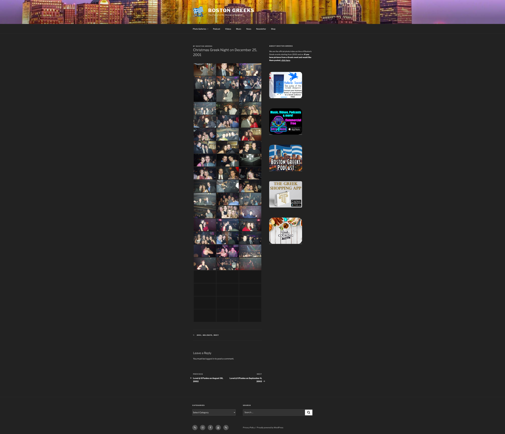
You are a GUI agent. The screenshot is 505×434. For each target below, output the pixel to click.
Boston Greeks (231, 10)
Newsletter (261, 29)
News (248, 29)
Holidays (208, 335)
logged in (209, 358)
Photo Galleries (199, 29)
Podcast (216, 29)
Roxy (216, 335)
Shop (273, 29)
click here (285, 60)
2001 (199, 335)
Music (238, 29)
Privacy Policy (249, 427)
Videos (228, 29)
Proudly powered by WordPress (270, 427)
